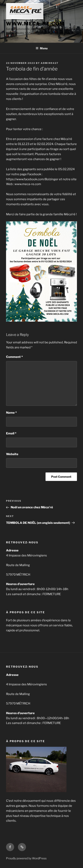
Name (11, 412)
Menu (44, 48)
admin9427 (49, 63)
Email (11, 433)
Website (12, 454)
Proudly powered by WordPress (26, 858)
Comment (14, 357)
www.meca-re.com (35, 24)
